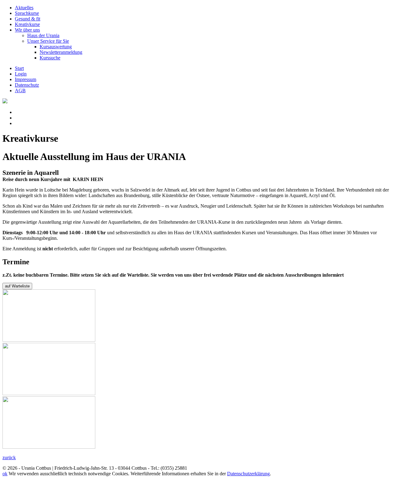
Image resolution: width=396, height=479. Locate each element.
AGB (20, 90)
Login (21, 73)
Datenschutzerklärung (248, 473)
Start (19, 68)
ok (4, 473)
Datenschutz (27, 85)
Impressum (25, 79)
